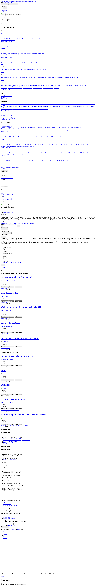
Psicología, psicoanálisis (57, 154)
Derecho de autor (87, 104)
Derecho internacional (56, 106)
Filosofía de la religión (47, 144)
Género (2, 154)
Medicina (28, 154)
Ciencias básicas (31, 152)
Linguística (6, 78)
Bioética (2, 96)
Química (13, 56)
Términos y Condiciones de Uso (10, 516)
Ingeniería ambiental (19, 53)
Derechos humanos (11, 85)
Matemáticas (8, 56)
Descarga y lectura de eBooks (10, 441)
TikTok (5, 538)
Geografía (11, 70)
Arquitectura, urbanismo (17, 152)
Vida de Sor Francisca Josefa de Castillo (20, 338)
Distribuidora (23, 1)
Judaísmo (37, 88)
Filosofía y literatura (82, 144)
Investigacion (38, 69)
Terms (18, 529)
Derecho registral (19, 109)
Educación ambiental (33, 125)
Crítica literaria (4, 160)
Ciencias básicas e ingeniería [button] (7, 41)
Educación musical (29, 127)
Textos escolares (73, 130)
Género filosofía (33, 77)
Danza (20, 38)
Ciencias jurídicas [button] (4, 98)
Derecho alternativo (31, 104)
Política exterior (51, 85)
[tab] (48, 237)
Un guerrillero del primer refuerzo (17, 356)
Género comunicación (9, 77)
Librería (28, 1)
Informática (3, 56)
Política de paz (44, 85)
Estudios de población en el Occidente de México (24, 414)
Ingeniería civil (27, 53)
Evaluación (62, 127)
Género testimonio (70, 77)
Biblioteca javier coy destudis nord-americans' (13, 262)
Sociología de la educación (56, 130)
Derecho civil (62, 104)
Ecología (56, 152)
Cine (18, 38)
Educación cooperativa (51, 125)
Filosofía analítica (31, 144)
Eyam (3, 370)
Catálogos (15, 38)
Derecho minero (80, 106)
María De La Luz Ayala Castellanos (20, 425)
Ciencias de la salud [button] (5, 131)
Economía (3, 70)
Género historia (40, 77)
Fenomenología (24, 144)
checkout (3, 22)
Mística (45, 88)
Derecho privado (6, 107)
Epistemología (14, 144)
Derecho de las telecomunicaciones (17, 106)
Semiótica (25, 146)
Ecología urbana (26, 69)
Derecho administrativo (21, 104)
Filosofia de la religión (19, 88)
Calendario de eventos (5, 192)
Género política (55, 77)
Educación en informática (80, 125)
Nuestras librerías (4, 185)
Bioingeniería (4, 53)
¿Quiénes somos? (7, 502)
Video (47, 38)
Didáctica (16, 125)
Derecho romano (27, 109)
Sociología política (78, 85)
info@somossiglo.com (8, 492)
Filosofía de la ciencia (85, 152)
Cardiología (7, 136)
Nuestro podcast (2, 194)
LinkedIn (5, 536)
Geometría (18, 46)
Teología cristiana (55, 88)
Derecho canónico (55, 104)
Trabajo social (15, 62)
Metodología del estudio (14, 128)
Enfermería (15, 136)
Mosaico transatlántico (11, 323)
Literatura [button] (3, 155)
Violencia (84, 85)
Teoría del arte (12, 40)
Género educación (26, 77)
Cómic (2, 40)
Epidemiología (21, 136)
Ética (33, 146)
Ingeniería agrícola (11, 53)
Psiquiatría (11, 138)
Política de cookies (7, 517)
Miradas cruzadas (9, 293)
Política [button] (2, 80)
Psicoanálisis (3, 86)
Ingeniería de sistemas (35, 53)
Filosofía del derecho (5, 117)
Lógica (17, 146)
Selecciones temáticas (21, 192)
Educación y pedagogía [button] (6, 119)
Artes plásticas (9, 38)
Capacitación (11, 125)
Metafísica (21, 146)
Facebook (5, 531)
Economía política (20, 85)
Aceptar (7, 580)
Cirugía (11, 136)
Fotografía (31, 38)
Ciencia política (4, 85)
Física (11, 46)
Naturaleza (43, 69)
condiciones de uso (12, 525)
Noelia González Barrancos (13, 410)
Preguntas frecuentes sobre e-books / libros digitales (14, 438)
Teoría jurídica (14, 118)
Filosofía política (27, 85)
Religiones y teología (15, 86)
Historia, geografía (8, 154)
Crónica (9, 160)
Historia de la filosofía (5, 146)
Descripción (3, 237)
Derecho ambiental (39, 104)
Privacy (13, 529)
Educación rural (36, 127)
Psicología (8, 86)
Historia (2, 78)
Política (5, 115)
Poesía (6, 130)
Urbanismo (7, 89)
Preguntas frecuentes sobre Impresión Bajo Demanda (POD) (16, 440)
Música (41, 38)
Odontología (54, 136)
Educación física (13, 127)
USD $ (5, 6)
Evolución (5, 384)
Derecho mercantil (73, 106)
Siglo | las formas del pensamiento (8, 1)
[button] (4, 10)
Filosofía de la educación (70, 127)
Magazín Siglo (13, 192)
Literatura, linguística (21, 154)
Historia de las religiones (29, 88)
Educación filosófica (5, 127)
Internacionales (9, 178)
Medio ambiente (4, 69)
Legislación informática (15, 117)
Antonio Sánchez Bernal (6, 425)
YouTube (5, 534)
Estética (27, 38)
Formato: (3, 224)
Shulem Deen (4, 410)
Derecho (2, 77)
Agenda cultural (4, 186)
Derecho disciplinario (29, 106)
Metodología (12, 78)
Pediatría (7, 138)
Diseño (23, 38)
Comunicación (33, 1)
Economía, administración (63, 152)
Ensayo (15, 160)
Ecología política (19, 69)
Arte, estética (25, 152)
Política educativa (12, 130)
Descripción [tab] (6, 231)
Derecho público (12, 109)
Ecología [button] (2, 64)
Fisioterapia (33, 136)
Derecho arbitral (47, 104)
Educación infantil (21, 127)
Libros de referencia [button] (5, 162)
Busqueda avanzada (8, 194)
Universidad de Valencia (6, 210)
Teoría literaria (53, 160)
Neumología (38, 136)
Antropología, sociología (6, 152)
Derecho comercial (69, 104)
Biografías (3, 97)
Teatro (44, 38)
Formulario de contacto (8, 443)
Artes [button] (2, 33)
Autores (2, 265)
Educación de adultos (60, 125)
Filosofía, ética (77, 152)
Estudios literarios (67, 160)
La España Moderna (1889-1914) (16, 277)
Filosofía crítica (38, 144)
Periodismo (17, 78)
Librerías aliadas (11, 185)
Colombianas (3, 178)
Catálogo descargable (8, 442)
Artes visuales (38, 152)
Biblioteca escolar (4, 125)
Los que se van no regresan (13, 399)
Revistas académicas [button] (5, 147)
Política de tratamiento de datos (10, 518)
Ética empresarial (8, 96)
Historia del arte (36, 38)
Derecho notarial (87, 106)
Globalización (34, 85)
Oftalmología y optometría (62, 136)
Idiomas (7, 128)
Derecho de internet (5, 106)
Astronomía (3, 46)
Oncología (3, 138)
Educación (71, 152)
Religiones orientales (9, 88)
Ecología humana (11, 69)
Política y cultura (58, 85)
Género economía (18, 77)
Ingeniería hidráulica (5, 54)
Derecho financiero (47, 106)
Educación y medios (55, 127)
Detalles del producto (5, 243)
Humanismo (13, 146)
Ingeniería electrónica (45, 53)
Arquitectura (3, 38)
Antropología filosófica (6, 144)
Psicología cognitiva (24, 130)
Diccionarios (16, 167)
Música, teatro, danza (34, 154)
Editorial (18, 1)
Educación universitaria (45, 127)
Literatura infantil (21, 160)
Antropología (28, 62)
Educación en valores (7, 126)
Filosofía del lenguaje (66, 144)
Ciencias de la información (6, 62)
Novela (38, 160)
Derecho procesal (4, 109)
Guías (6, 167)
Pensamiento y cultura (44, 154)
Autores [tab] (5, 234)
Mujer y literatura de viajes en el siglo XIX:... (22, 307)
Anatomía (3, 136)
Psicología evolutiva (42, 130)
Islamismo (3, 88)
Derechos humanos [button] (5, 110)
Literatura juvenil (28, 160)
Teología (49, 88)
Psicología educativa (33, 130)
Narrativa (34, 160)
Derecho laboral (65, 106)
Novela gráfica (60, 160)
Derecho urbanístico (43, 109)
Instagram (5, 535)
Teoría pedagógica (66, 130)
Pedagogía (3, 130)
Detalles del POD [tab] (7, 233)
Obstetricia (48, 136)
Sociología (77, 77)
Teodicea (30, 146)
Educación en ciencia (70, 125)
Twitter (5, 533)
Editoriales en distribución (4, 171)
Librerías (3, 179)
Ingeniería (14, 154)
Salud (48, 130)
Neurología (43, 136)
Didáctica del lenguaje (23, 125)
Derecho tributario (35, 109)
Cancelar (3, 580)
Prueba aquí (17, 15)
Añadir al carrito (4, 227)
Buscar (18, 14)
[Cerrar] (1, 579)
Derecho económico (38, 106)
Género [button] (2, 72)
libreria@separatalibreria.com (9, 459)
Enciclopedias (11, 167)
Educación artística (42, 125)
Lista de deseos (18, 286)
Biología (8, 46)
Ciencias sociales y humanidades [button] (8, 57)
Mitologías (41, 88)
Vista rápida (11, 286)
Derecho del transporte (11, 104)
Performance (6, 40)
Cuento (12, 160)
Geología (14, 46)
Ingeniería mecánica (22, 54)
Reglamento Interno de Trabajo (10, 505)
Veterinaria (18, 138)
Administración (22, 62)
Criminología (3, 104)
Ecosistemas (33, 69)
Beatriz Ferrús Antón (8, 212)
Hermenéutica (90, 144)
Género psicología (62, 77)
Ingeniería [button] (3, 48)
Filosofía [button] (2, 139)
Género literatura (48, 77)
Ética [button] (2, 90)
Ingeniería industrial (14, 54)
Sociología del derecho (6, 118)
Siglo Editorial (4, 168)
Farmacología (28, 136)
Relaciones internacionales (68, 85)
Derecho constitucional (78, 104)
